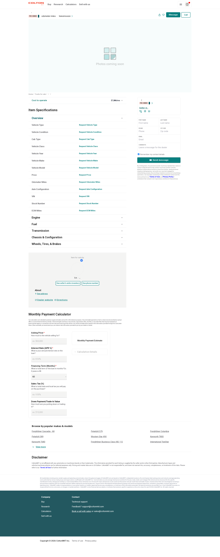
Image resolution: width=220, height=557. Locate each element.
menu (180, 4)
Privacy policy (90, 541)
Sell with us (46, 516)
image (149, 111)
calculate (145, 111)
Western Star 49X (99, 437)
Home (31, 94)
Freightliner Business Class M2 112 (107, 442)
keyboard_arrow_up (122, 118)
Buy (43, 502)
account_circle (187, 4)
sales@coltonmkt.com (104, 511)
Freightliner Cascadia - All (43, 431)
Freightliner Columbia (159, 431)
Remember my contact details (152, 154)
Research (45, 506)
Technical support (79, 502)
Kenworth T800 (157, 437)
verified (81, 260)
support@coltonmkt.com (93, 506)
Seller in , (143, 108)
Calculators (46, 511)
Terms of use (77, 541)
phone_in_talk (140, 111)
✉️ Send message (159, 160)
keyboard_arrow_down (122, 100)
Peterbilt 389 (37, 437)
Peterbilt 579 (97, 431)
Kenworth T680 (38, 442)
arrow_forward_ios (72, 16)
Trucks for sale (40, 94)
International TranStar (159, 442)
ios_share (159, 15)
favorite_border (163, 15)
